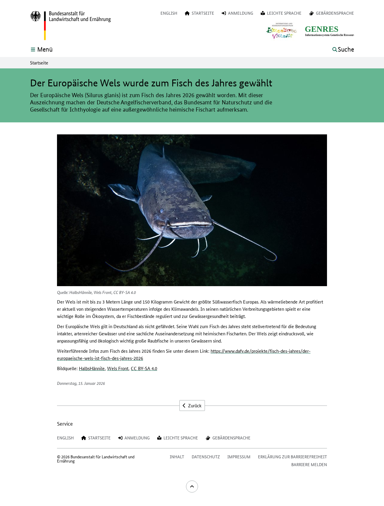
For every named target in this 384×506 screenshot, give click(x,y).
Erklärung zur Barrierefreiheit (292, 457)
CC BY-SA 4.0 (144, 368)
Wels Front (117, 368)
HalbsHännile (92, 368)
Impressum (238, 457)
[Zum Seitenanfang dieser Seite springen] (192, 487)
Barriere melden (309, 464)
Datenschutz (206, 457)
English (168, 13)
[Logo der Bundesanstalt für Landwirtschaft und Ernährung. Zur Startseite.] (70, 26)
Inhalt (177, 457)
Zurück (194, 405)
